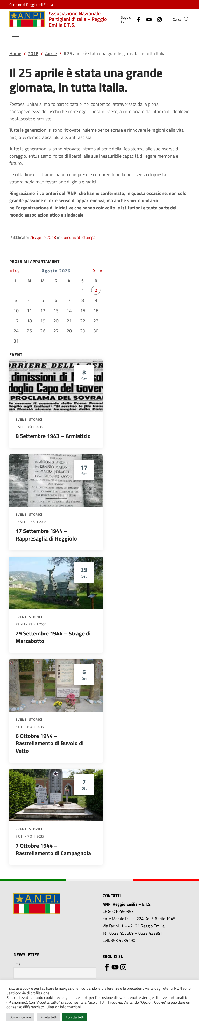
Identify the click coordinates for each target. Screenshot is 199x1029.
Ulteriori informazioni (63, 1007)
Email (17, 964)
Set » (97, 270)
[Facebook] (136, 19)
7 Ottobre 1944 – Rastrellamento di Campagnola (53, 849)
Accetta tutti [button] (75, 1017)
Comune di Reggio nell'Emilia (31, 4)
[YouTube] (147, 19)
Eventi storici (29, 419)
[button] (186, 19)
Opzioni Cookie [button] (20, 1017)
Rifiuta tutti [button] (48, 1017)
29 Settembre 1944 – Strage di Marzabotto (53, 637)
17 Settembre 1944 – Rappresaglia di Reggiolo (46, 535)
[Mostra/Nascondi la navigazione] (15, 36)
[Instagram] (157, 19)
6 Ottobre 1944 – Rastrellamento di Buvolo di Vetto (50, 743)
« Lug (14, 270)
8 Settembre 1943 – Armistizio (53, 436)
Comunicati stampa (78, 237)
